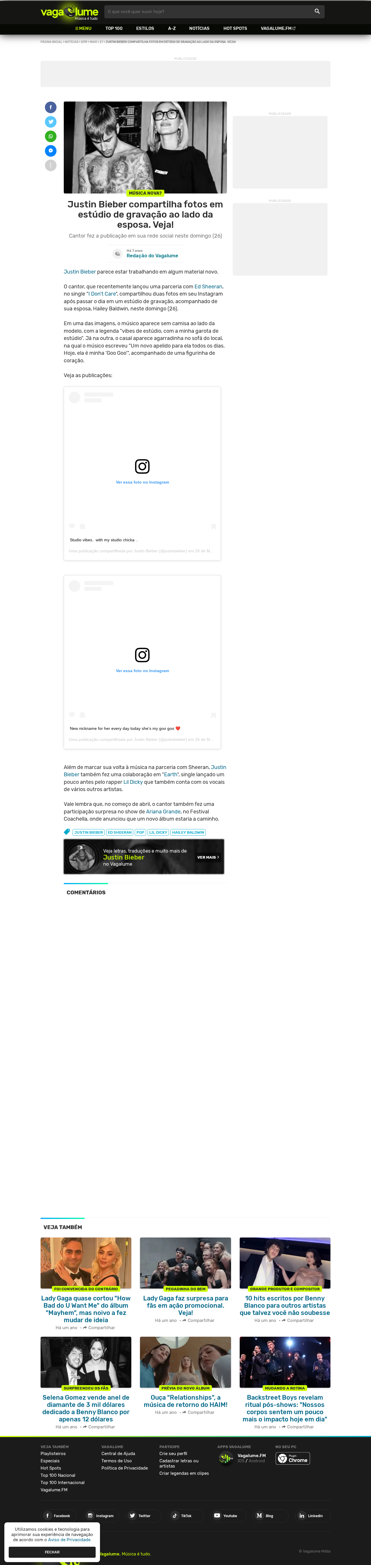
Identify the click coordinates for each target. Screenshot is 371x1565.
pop (140, 832)
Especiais (50, 1460)
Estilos (145, 28)
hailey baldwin (188, 832)
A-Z (172, 28)
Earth (170, 774)
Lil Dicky (133, 782)
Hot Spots (235, 28)
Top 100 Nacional (58, 1475)
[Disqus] (145, 980)
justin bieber (88, 832)
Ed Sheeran (208, 286)
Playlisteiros (53, 1453)
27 (101, 42)
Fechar (52, 1552)
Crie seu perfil (173, 1453)
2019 (84, 42)
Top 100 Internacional (63, 1482)
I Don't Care (102, 294)
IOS (241, 1460)
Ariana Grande (163, 811)
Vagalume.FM (276, 28)
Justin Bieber (80, 272)
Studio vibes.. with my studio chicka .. (104, 540)
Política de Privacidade (124, 1468)
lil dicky (158, 832)
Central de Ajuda (118, 1453)
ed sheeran (120, 832)
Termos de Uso (116, 1460)
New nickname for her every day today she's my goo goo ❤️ (125, 728)
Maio (93, 42)
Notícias (199, 28)
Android (257, 1460)
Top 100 (114, 28)
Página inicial (51, 42)
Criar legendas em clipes (184, 1473)
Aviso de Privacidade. (70, 1539)
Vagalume (70, 12)
